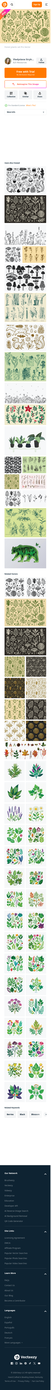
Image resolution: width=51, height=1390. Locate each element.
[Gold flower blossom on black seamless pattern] (15, 890)
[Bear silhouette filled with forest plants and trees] (25, 606)
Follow (41, 62)
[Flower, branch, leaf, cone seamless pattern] (15, 761)
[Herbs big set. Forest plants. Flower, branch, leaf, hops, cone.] (25, 208)
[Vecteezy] (4, 4)
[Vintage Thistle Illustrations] (25, 383)
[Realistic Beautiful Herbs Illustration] (15, 930)
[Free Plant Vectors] (16, 550)
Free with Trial (25, 73)
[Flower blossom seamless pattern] (15, 869)
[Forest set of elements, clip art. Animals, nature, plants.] (25, 353)
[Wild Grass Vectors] (25, 324)
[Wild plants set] (13, 253)
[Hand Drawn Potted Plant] (25, 457)
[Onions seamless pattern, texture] (15, 826)
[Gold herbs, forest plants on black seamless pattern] (15, 783)
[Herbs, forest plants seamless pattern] (15, 804)
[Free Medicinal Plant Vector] (16, 271)
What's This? (31, 105)
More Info (11, 110)
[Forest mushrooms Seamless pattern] (13, 481)
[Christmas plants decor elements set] (17, 516)
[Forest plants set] (25, 686)
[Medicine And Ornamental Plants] (16, 499)
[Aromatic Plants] (25, 574)
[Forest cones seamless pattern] (15, 847)
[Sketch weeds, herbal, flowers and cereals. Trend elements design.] (25, 233)
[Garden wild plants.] (13, 533)
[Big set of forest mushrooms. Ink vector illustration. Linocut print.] (25, 294)
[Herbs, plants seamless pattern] (36, 498)
